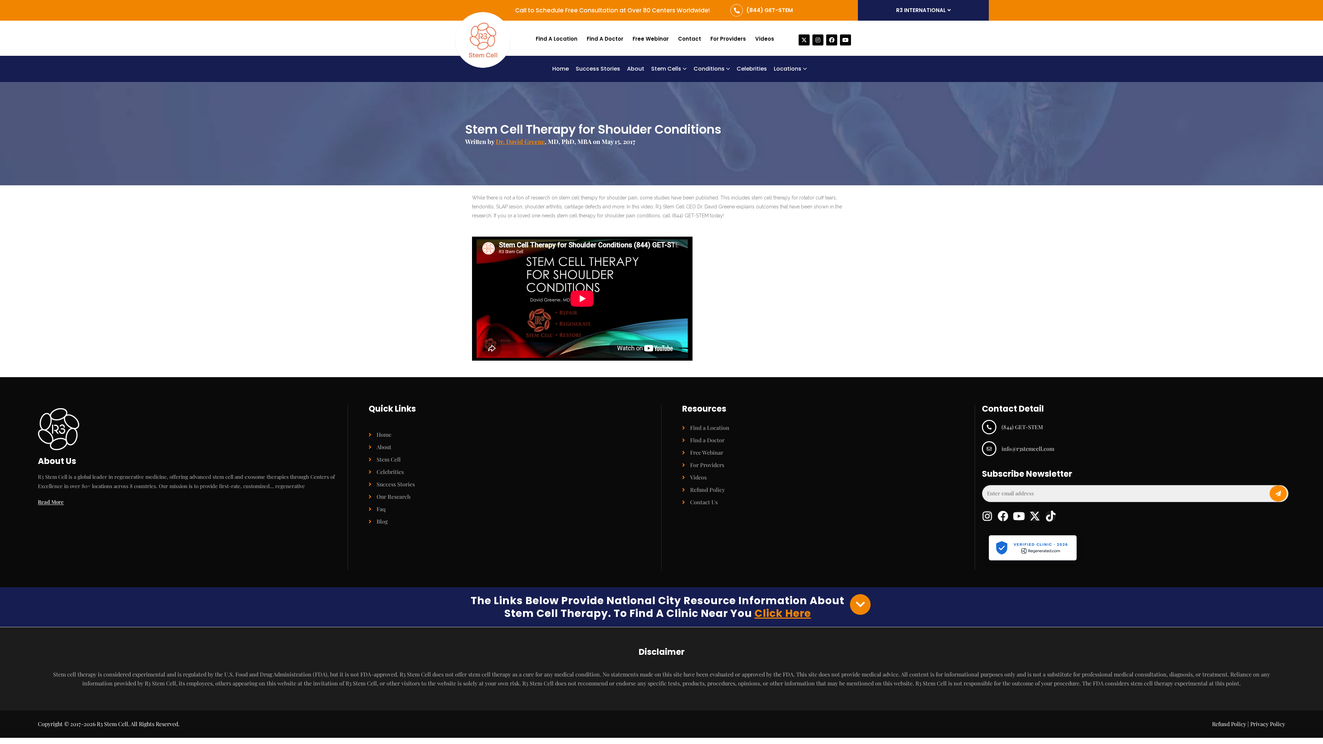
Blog (382, 521)
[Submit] (1278, 493)
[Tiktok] (1050, 516)
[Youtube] (845, 39)
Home (384, 434)
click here (783, 613)
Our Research (394, 496)
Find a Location (709, 427)
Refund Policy (707, 489)
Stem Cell (389, 459)
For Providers (728, 38)
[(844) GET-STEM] (736, 10)
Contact (689, 38)
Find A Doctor (605, 38)
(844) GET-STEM (769, 10)
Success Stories (396, 484)
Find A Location (556, 38)
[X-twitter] (804, 39)
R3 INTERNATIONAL (921, 10)
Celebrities (390, 471)
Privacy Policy (1267, 723)
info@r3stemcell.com (1028, 448)
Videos (764, 38)
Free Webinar (651, 38)
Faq (381, 509)
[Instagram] (817, 39)
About (384, 447)
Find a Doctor (707, 440)
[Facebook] (831, 39)
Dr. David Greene (520, 141)
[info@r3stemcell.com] (989, 448)
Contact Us (704, 502)
